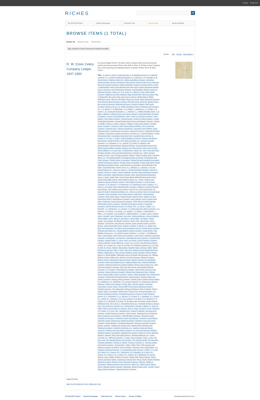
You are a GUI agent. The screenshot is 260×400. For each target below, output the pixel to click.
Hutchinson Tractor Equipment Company (117, 201)
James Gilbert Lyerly (105, 219)
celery (128, 116)
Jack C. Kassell (152, 214)
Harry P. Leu (133, 189)
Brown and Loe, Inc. (113, 107)
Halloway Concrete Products (147, 187)
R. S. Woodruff (109, 301)
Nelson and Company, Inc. (144, 265)
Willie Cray (135, 364)
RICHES (77, 13)
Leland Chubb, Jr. (111, 240)
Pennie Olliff (122, 287)
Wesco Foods (142, 360)
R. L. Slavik (102, 299)
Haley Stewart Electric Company (125, 187)
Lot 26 (126, 243)
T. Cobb (126, 338)
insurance (101, 206)
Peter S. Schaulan (110, 291)
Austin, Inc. (116, 92)
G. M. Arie (151, 167)
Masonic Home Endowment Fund (145, 250)
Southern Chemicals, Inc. (122, 328)
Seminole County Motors (148, 318)
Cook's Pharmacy (147, 133)
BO (129, 102)
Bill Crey (114, 99)
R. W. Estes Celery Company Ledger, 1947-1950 (80, 69)
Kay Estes (118, 228)
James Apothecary (138, 216)
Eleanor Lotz (127, 148)
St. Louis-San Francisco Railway (145, 330)
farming (152, 153)
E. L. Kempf (124, 143)
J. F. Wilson (138, 211)
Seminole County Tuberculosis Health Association (116, 321)
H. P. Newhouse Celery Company (141, 184)
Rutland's (155, 308)
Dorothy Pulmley (114, 141)
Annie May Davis (132, 87)
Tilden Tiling (135, 345)
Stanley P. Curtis (144, 333)
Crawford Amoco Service (142, 136)
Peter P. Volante (145, 289)
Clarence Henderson (125, 129)
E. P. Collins (133, 143)
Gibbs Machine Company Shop (123, 175)
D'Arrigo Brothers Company (131, 138)
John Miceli (109, 223)
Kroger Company (129, 233)
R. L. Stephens (112, 299)
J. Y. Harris (142, 214)
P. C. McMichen (103, 282)
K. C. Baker (148, 226)
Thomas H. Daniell (120, 343)
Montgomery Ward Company (120, 260)
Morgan (134, 260)
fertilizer (132, 155)
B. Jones (141, 92)
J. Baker (148, 206)
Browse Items (153, 23)
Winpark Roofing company (113, 367)
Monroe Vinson (103, 260)
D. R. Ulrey (108, 138)
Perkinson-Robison (131, 289)
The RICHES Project (75, 23)
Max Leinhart (120, 253)
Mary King (128, 250)
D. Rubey (116, 138)
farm (144, 150)
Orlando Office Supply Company (114, 274)
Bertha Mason (143, 97)
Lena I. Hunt (123, 240)
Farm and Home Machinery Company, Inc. (127, 153)
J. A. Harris (140, 206)
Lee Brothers (110, 238)
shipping (107, 326)
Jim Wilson (144, 219)
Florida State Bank (147, 163)
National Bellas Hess (133, 262)
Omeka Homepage (103, 23)
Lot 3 (131, 243)
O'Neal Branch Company (125, 270)
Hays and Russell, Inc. (147, 189)
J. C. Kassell (122, 209)
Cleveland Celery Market (143, 129)
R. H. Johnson (122, 296)
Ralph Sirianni (152, 301)
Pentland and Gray (104, 289)
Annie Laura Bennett (117, 87)
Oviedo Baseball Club (141, 274)
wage (106, 357)
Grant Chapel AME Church (107, 180)
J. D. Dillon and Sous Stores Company (142, 209)
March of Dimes (141, 248)
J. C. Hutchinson (111, 209)
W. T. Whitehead (141, 355)
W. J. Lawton (118, 355)
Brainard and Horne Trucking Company (130, 104)
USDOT (147, 350)
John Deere (144, 221)
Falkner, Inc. (138, 150)
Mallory (115, 248)
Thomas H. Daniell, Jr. (136, 343)
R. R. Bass (138, 299)
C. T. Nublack (129, 112)
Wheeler (142, 362)
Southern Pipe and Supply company (119, 330)
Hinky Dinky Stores (113, 197)
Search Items (96, 42)
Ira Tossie (128, 206)
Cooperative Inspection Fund (121, 136)
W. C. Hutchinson (123, 352)
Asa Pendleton (137, 90)
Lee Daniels (120, 238)
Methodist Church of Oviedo (127, 255)
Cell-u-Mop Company (112, 119)
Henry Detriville (111, 194)
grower (141, 180)
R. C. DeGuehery (110, 296)
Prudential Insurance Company (130, 294)
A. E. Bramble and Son (138, 75)
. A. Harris (105, 75)
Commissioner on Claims (119, 131)
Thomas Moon (119, 345)
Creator (179, 54)
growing (121, 182)
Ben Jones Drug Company (127, 97)
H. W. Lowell (107, 187)
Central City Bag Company (143, 119)
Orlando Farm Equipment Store (136, 272)
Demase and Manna (149, 138)
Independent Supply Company (109, 204)
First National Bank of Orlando (132, 158)
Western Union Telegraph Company (125, 362)
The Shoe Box (153, 340)
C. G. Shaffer (128, 109)
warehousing (131, 360)
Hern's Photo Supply (125, 194)
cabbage (106, 114)
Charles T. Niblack (126, 124)
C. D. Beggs (105, 109)
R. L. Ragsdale (143, 296)
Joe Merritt (117, 221)
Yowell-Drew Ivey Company (126, 369)
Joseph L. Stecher (129, 226)
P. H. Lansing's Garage (129, 282)
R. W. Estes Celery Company (135, 301)
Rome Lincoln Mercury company (115, 308)
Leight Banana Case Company (137, 238)
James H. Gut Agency (121, 219)
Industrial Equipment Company (132, 204)
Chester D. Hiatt (117, 126)
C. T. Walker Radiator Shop (145, 112)
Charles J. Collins (112, 124)
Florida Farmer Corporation (120, 160)
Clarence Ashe (111, 129)
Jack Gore (127, 216)
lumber (100, 245)
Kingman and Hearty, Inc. (107, 231)
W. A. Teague (111, 352)
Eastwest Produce (128, 146)
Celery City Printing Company (142, 116)
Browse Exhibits (178, 23)
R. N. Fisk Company (125, 299)
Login (245, 3)
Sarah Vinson (131, 313)
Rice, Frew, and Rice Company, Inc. (111, 306)
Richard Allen (129, 306)
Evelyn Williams (103, 150)
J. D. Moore (109, 211)
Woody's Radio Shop (139, 367)
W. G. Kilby (146, 352)
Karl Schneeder (107, 228)
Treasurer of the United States (143, 347)
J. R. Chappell (108, 214)
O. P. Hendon (110, 270)
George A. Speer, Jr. (120, 170)
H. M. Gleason (111, 184)
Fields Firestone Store (144, 155)
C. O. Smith (149, 109)
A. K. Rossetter (147, 77)
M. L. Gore (117, 245)
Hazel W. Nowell (104, 192)
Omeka (192, 396)
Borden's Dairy (153, 102)
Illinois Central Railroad (146, 201)
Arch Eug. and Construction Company (117, 90)
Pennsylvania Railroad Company (140, 287)
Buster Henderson (127, 107)
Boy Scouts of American (106, 104)
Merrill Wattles (111, 255)
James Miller (134, 219)
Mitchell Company (147, 257)
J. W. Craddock (119, 214)
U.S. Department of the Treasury (132, 350)
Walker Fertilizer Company (119, 357)
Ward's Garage (144, 357)
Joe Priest (126, 221)
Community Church (137, 131)
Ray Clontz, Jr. (115, 304)
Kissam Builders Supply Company (129, 231)
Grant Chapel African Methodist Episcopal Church (137, 177)
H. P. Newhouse (123, 184)
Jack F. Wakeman (116, 216)
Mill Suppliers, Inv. (145, 255)
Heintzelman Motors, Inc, (119, 192)
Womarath (127, 367)
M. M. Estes (126, 245)
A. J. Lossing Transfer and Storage (118, 77)
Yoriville (151, 367)
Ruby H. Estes (133, 308)
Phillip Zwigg (123, 291)
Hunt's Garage (136, 199)
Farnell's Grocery (104, 155)
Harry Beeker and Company (118, 189)
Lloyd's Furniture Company (147, 240)
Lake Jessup (139, 236)
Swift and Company (116, 338)
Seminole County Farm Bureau (127, 318)
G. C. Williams (132, 167)
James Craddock (152, 216)
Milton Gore (115, 257)
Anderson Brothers (126, 85)
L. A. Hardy (141, 233)
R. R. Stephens (147, 299)
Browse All (70, 42)
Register (254, 3)
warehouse (121, 360)
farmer (146, 153)
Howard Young (137, 197)
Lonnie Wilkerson (117, 243)
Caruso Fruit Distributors (116, 116)
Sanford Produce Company (115, 313)
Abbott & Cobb (114, 80)
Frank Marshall (147, 165)
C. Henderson (139, 109)
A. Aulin (113, 75)
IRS (134, 206)
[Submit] (193, 13)
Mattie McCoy (109, 253)
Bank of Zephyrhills (134, 95)
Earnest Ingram (115, 146)
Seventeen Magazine (126, 323)
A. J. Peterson (136, 77)
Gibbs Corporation (104, 175)
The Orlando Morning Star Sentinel (119, 340)
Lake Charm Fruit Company (123, 236)
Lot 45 (136, 243)
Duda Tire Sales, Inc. (132, 141)
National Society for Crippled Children (120, 265)
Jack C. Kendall (103, 216)
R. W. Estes (120, 301)
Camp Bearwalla (144, 114)
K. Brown (140, 226)
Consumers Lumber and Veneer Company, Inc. (123, 133)
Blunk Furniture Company (118, 102)
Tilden (128, 345)
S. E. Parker (102, 311)
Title (173, 54)
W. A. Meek (102, 352)
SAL (116, 311)
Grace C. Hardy (103, 177)
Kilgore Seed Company (150, 228)
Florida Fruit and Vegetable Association (145, 160)
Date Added (187, 54)
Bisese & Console (132, 99)
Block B (105, 102)
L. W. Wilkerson (151, 233)
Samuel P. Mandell (138, 311)
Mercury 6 (101, 255)
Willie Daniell (145, 364)
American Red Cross (143, 82)
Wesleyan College (104, 362)
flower (116, 165)
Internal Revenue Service (115, 206)
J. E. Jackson (128, 211)
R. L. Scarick (154, 296)
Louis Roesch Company (148, 243)
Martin (149, 248)
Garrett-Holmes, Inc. (105, 170)
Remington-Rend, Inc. (129, 304)
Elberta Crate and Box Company (109, 148)
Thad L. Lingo (148, 338)
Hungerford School (105, 199)
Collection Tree (129, 23)
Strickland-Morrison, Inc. (140, 335)
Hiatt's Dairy (138, 194)
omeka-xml (93, 384)
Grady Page (114, 177)
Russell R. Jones (145, 308)
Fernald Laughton (121, 155)
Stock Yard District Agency (121, 335)
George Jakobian (124, 172)
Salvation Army (124, 311)
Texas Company (136, 338)
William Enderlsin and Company (119, 364)
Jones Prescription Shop (113, 226)
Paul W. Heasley (138, 284)
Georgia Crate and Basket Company (144, 172)
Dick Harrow (102, 141)
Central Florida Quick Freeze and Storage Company (134, 121)
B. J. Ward (134, 92)
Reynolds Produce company (148, 304)
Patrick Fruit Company (113, 284)
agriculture (150, 80)
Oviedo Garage (134, 277)
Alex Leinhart (130, 82)
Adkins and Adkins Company (134, 80)
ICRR (135, 201)
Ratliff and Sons (103, 304)
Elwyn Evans (137, 148)
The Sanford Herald (139, 340)
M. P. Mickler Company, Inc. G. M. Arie (145, 245)
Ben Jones (113, 97)
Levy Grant (132, 240)
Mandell (131, 248)
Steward (108, 335)
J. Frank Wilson (148, 211)
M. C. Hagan (108, 245)
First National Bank (114, 158)
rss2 (99, 384)
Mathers (101, 253)
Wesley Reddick (154, 360)
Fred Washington (109, 167)
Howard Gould (125, 197)
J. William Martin (132, 214)
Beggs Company (148, 95)
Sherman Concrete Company (145, 323)
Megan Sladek (151, 253)
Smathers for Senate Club (120, 326)
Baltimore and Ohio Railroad (116, 95)
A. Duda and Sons (123, 75)
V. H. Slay (154, 350)
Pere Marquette (118, 289)
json (86, 384)
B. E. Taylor (125, 92)
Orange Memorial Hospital (115, 272)
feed (112, 155)
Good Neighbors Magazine (146, 175)
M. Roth (100, 248)
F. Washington (127, 150)
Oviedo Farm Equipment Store (117, 277)
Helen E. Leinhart (135, 192)
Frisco (124, 167)
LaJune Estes (107, 236)
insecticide (148, 204)
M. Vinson (107, 248)
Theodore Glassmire (105, 343)
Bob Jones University (139, 102)
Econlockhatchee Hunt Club (146, 146)
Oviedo (130, 274)
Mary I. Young (119, 250)
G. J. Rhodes (142, 167)
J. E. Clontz (118, 211)
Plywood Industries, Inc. (147, 291)
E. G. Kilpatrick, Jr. (112, 143)
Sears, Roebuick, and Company (109, 316)
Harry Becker (102, 189)
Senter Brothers (111, 323)
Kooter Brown (148, 231)
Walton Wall (133, 357)
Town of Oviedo (125, 347)
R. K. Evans (133, 296)
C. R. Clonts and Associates (113, 112)
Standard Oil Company (129, 333)
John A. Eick (134, 221)
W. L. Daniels (129, 355)
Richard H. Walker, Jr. (143, 306)
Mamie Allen (123, 248)
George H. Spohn (110, 172)
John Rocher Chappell (123, 223)
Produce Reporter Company (108, 294)
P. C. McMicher (115, 282)
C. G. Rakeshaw (117, 109)
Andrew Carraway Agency (143, 85)
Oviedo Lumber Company (120, 279)
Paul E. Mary (127, 284)
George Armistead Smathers (138, 170)
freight (118, 167)
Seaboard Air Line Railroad (147, 313)
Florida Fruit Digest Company (108, 163)
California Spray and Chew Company (124, 114)
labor (99, 236)
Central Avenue (126, 119)
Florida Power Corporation (129, 163)
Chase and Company (142, 124)
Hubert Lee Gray (150, 197)
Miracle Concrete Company (130, 257)
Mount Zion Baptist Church (115, 262)
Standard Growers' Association (109, 333)
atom (68, 384)
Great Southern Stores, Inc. (128, 180)
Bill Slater (122, 99)
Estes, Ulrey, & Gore (150, 148)
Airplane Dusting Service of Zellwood (111, 82)
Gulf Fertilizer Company (134, 182)
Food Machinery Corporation (130, 165)
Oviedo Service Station (151, 279)
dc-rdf (73, 384)
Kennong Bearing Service (131, 228)
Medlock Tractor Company (135, 253)
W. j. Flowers (108, 355)
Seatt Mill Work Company (131, 316)
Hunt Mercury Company (121, 199)
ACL (122, 80)
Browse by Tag (83, 42)
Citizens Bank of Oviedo (132, 126)
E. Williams (142, 143)
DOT (122, 141)
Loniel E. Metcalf (104, 243)
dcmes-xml (80, 384)
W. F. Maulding (135, 352)
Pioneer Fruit (133, 291)
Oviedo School (136, 279)
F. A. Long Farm (115, 150)
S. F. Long (110, 311)
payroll (109, 287)
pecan (115, 287)
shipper (100, 326)
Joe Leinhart (108, 221)
